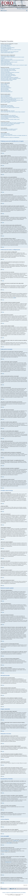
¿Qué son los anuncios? (4, 88)
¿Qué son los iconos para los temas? (7, 91)
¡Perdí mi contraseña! (4, 50)
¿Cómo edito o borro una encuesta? (6, 73)
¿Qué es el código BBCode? (5, 83)
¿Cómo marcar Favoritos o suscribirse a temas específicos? (10, 123)
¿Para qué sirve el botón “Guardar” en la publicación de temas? (11, 78)
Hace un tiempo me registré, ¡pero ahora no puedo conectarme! (11, 49)
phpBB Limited (16, 840)
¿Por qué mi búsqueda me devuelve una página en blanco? (10, 117)
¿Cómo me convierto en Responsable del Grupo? (8, 99)
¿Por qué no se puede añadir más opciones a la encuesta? (10, 72)
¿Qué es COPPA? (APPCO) (5, 45)
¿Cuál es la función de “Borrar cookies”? (7, 52)
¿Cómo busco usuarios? (4, 118)
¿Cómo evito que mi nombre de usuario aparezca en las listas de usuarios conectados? (12, 57)
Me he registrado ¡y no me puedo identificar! (8, 47)
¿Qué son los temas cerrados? (6, 90)
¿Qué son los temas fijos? (5, 89)
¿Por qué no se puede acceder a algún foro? (8, 74)
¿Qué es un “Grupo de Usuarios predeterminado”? (9, 101)
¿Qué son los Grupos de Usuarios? (6, 97)
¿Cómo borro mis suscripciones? (6, 125)
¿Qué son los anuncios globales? (6, 87)
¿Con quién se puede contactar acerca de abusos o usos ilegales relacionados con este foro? (14, 136)
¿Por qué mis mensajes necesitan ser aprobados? (9, 79)
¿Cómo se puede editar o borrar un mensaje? (8, 69)
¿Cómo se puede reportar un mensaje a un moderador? (9, 77)
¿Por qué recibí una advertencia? (6, 76)
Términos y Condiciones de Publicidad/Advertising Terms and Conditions (14, 892)
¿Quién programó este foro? (5, 133)
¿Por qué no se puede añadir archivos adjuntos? (8, 75)
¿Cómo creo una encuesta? (5, 71)
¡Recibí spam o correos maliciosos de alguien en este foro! (10, 107)
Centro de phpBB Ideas (5, 850)
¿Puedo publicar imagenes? (5, 86)
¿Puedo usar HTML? (4, 84)
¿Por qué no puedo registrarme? (6, 46)
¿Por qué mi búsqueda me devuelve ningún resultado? (9, 116)
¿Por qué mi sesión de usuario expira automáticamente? (9, 51)
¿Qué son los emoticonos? (5, 85)
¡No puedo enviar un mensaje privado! (7, 105)
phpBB (14, 297)
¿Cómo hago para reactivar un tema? (7, 80)
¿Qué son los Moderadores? (5, 96)
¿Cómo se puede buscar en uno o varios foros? (8, 115)
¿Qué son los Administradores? (6, 95)
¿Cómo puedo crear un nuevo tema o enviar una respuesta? (10, 68)
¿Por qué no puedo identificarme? (6, 48)
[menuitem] (3, 8)
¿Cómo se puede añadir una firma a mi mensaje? (8, 70)
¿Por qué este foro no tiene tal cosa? (6, 134)
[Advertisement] (14, 26)
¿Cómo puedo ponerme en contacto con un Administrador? (10, 137)
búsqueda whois (8, 862)
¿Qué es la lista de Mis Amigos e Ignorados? (8, 110)
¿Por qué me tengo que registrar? (6, 44)
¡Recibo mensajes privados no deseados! (7, 106)
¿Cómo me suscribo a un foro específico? (7, 124)
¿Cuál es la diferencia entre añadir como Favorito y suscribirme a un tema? (12, 122)
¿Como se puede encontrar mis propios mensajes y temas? (10, 119)
